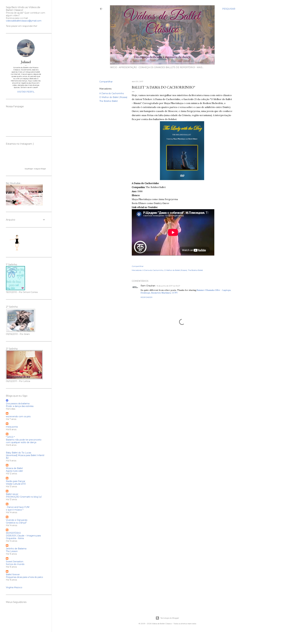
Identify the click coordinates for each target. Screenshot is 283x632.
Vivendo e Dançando (16, 520)
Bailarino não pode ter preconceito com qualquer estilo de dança (23, 441)
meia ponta (12, 426)
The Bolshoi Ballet (108, 101)
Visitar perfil (25, 91)
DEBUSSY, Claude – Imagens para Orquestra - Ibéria (23, 537)
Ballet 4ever (12, 494)
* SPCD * (10, 437)
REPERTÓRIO (13, 533)
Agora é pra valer (14, 471)
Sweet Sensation (14, 561)
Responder (146, 297)
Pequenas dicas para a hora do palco (24, 577)
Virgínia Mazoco (14, 587)
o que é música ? (14, 509)
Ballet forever (13, 574)
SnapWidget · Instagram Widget (35, 169)
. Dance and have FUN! (17, 507)
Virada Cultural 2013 (16, 484)
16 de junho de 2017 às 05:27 (168, 286)
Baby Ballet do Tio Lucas (18, 452)
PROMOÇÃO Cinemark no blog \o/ (24, 496)
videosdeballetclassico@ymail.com (23, 20)
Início (113, 67)
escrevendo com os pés (18, 416)
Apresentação (128, 67)
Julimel (26, 62)
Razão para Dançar (15, 481)
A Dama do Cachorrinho (111, 93)
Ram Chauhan (148, 285)
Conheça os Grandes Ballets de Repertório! (167, 67)
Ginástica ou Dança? (16, 522)
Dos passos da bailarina (17, 403)
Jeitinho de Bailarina (16, 548)
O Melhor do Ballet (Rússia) (113, 97)
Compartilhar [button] (106, 81)
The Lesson (12, 551)
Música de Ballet (14, 468)
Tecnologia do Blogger (169, 618)
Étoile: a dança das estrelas (19, 406)
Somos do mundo (15, 564)
